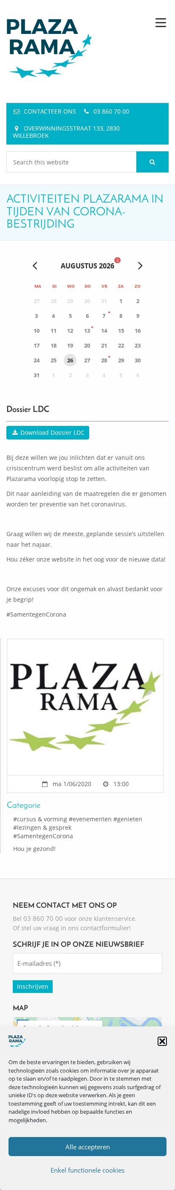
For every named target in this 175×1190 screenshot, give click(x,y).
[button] (162, 1041)
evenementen (92, 819)
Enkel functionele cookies (87, 1170)
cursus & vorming (42, 819)
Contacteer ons (50, 111)
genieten (129, 819)
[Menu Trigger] (160, 22)
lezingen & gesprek (44, 827)
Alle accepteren (87, 1147)
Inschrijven (32, 986)
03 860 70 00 (111, 111)
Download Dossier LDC (52, 432)
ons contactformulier (98, 927)
